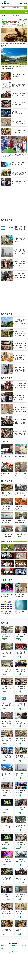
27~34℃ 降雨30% (12, 15)
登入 (21, 3)
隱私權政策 (19, 946)
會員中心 (7, 946)
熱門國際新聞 (6, 378)
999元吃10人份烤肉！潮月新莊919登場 (6, 878)
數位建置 (24, 946)
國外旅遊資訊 (6, 481)
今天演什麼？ (6, 580)
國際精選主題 (6, 541)
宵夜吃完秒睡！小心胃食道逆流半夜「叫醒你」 (20, 723)
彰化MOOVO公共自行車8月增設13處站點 (7, 636)
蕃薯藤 (5, 3)
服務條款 (13, 946)
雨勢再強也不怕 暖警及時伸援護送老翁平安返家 (7, 653)
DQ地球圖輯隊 (20, 882)
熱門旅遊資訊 (6, 314)
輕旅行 (18, 899)
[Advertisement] (14, 203)
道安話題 (5, 441)
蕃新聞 (4, 639)
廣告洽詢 (3, 948)
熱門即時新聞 (6, 220)
